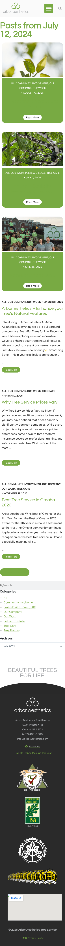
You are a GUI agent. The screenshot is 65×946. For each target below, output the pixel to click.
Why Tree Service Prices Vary (29, 402)
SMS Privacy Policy (33, 938)
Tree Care (53, 172)
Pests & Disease (35, 172)
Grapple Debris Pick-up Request (33, 753)
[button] (48, 8)
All (12, 83)
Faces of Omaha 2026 (32, 275)
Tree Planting (12, 630)
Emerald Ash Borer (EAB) (20, 607)
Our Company (17, 302)
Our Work (39, 88)
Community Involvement (32, 83)
